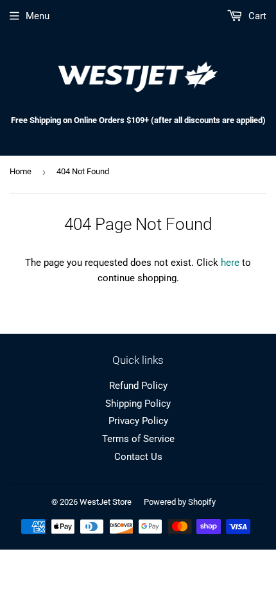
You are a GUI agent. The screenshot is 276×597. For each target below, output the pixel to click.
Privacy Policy (138, 421)
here (230, 262)
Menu (37, 16)
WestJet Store (106, 502)
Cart (256, 16)
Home (20, 171)
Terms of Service (138, 439)
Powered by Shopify (180, 502)
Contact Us (138, 456)
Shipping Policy (138, 403)
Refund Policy (138, 385)
